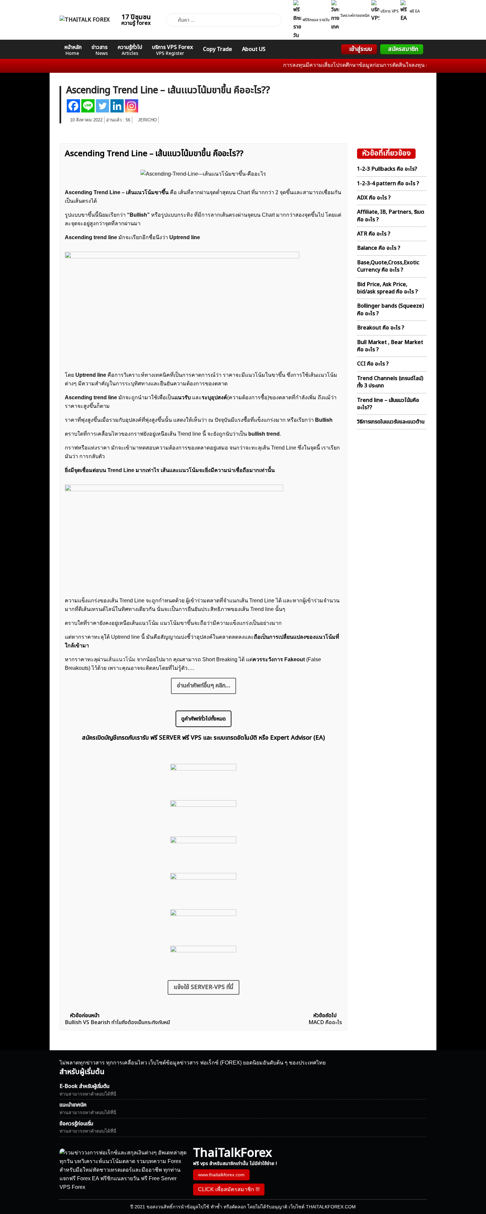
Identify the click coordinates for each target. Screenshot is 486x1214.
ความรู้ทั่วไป (130, 50)
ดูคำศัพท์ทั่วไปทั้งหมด (203, 719)
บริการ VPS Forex (172, 50)
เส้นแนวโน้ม (121, 659)
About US (253, 49)
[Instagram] (131, 105)
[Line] (88, 105)
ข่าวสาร (100, 50)
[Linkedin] (117, 105)
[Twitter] (102, 105)
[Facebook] (73, 105)
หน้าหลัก (73, 50)
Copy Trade (217, 49)
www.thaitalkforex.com (221, 1174)
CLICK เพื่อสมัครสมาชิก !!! (229, 1189)
